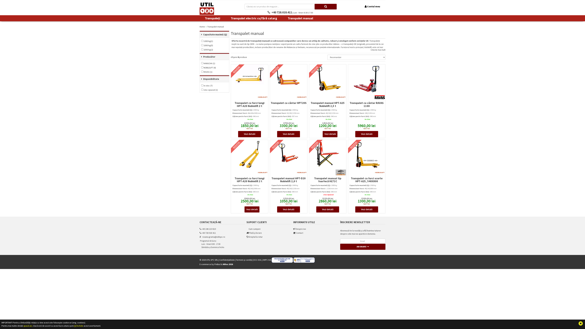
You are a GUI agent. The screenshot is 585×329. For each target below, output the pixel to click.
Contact (299, 233)
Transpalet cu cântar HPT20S (289, 103)
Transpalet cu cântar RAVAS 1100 (367, 104)
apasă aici (27, 325)
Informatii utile (304, 222)
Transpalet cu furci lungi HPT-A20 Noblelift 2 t (249, 104)
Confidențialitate (227, 259)
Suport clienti (256, 222)
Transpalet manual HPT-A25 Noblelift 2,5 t (328, 104)
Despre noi (300, 229)
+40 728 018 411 (208, 233)
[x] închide (78, 325)
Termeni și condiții (244, 259)
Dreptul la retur (255, 236)
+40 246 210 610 (208, 229)
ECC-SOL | (258, 259)
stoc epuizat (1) (210, 89)
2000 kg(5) (208, 45)
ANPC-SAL (267, 259)
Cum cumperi (254, 229)
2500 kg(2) (208, 49)
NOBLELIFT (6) (209, 67)
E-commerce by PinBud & (216, 264)
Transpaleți (212, 18)
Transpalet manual (300, 18)
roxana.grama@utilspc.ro (213, 236)
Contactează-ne (210, 222)
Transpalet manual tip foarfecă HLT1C (327, 180)
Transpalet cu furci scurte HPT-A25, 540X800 (367, 180)
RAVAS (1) (207, 72)
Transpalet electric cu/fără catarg (254, 18)
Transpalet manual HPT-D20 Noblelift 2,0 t (288, 180)
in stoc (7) (208, 85)
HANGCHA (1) (209, 63)
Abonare (362, 246)
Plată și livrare (255, 233)
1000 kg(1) (208, 41)
